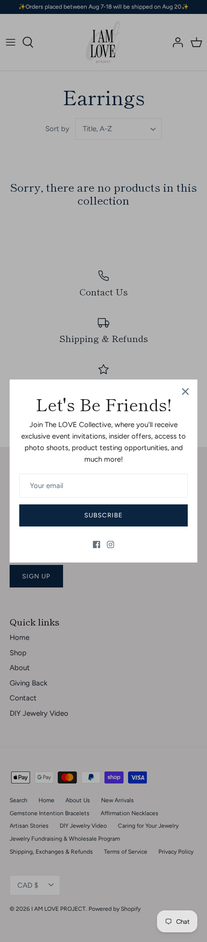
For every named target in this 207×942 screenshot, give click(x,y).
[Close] (185, 391)
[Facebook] (96, 544)
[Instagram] (110, 544)
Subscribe (103, 515)
